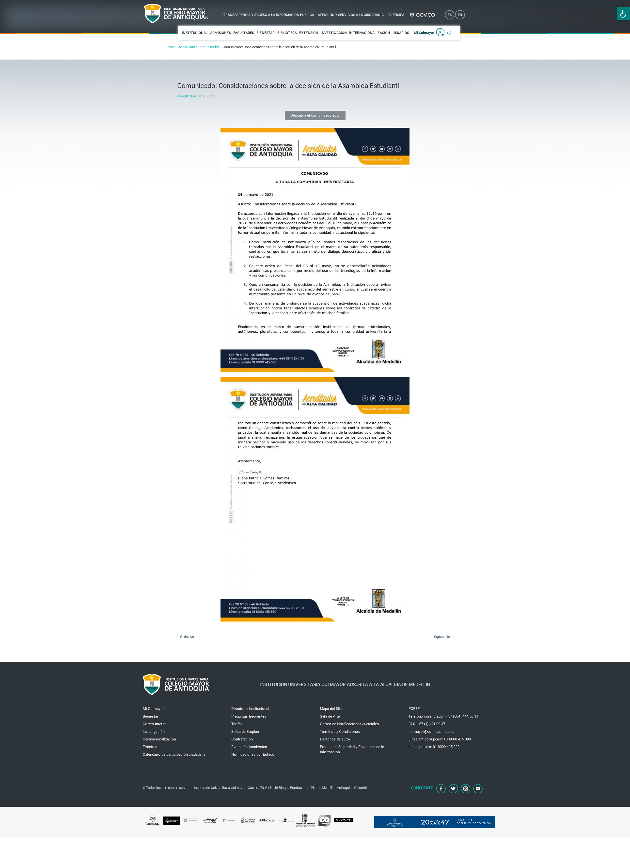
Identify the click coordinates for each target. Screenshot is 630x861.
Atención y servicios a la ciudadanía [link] (351, 15)
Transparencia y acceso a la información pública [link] (268, 15)
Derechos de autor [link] (335, 739)
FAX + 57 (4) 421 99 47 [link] (427, 724)
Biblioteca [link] (287, 33)
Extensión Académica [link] (249, 747)
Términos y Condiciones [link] (340, 731)
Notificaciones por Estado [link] (252, 754)
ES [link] (450, 15)
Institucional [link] (195, 33)
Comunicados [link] (187, 96)
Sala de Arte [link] (330, 716)
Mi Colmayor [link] (424, 33)
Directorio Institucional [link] (250, 709)
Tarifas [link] (237, 724)
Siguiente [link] (442, 636)
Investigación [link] (334, 33)
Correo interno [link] (155, 724)
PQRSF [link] (414, 709)
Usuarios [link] (401, 33)
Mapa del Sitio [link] (332, 709)
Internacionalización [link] (369, 33)
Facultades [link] (243, 33)
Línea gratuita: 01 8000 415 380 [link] (434, 747)
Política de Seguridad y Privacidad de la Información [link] (352, 749)
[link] (623, 13)
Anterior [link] (186, 636)
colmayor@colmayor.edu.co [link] (432, 731)
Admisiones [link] (220, 33)
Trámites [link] (150, 747)
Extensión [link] (308, 33)
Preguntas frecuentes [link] (248, 716)
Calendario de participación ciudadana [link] (174, 754)
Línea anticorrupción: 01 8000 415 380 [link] (440, 739)
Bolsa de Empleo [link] (245, 731)
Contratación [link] (242, 739)
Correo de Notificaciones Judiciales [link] (349, 724)
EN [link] (460, 15)
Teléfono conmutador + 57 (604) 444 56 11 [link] (443, 716)
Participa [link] (395, 15)
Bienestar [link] (265, 33)
